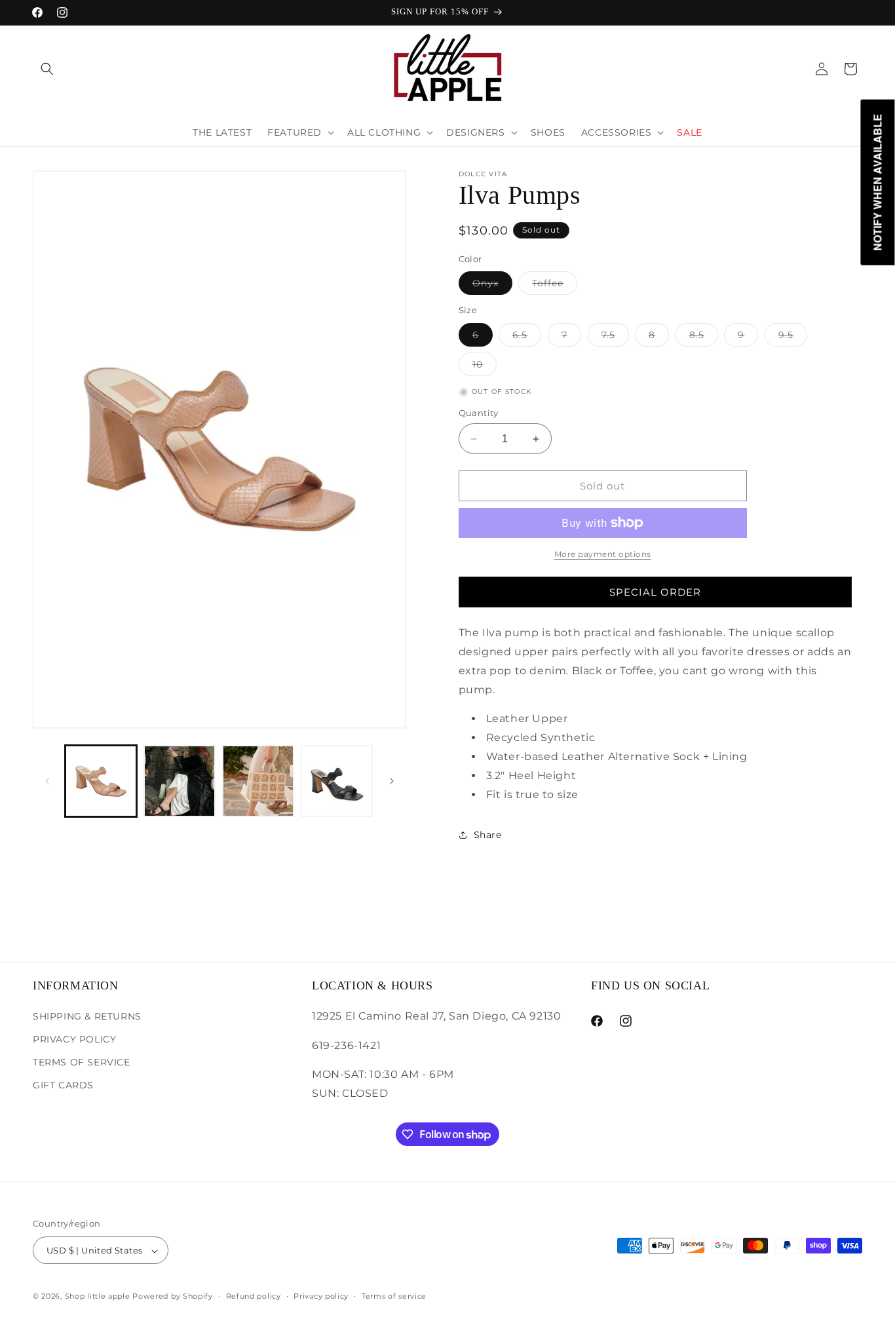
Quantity (479, 413)
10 (484, 367)
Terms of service (394, 1296)
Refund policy (253, 1296)
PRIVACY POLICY (74, 1038)
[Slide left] (47, 781)
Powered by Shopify (172, 1296)
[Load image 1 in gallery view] (101, 781)
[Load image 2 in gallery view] (179, 781)
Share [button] (488, 835)
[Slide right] (391, 781)
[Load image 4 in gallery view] (337, 781)
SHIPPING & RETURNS (87, 1016)
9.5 (792, 337)
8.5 (703, 337)
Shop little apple (97, 1296)
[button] (47, 68)
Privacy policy (321, 1296)
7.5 (615, 337)
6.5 (526, 337)
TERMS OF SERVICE (81, 1061)
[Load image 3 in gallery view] (258, 781)
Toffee (554, 286)
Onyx (492, 286)
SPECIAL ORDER (655, 592)
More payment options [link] (602, 554)
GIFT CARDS (63, 1084)
